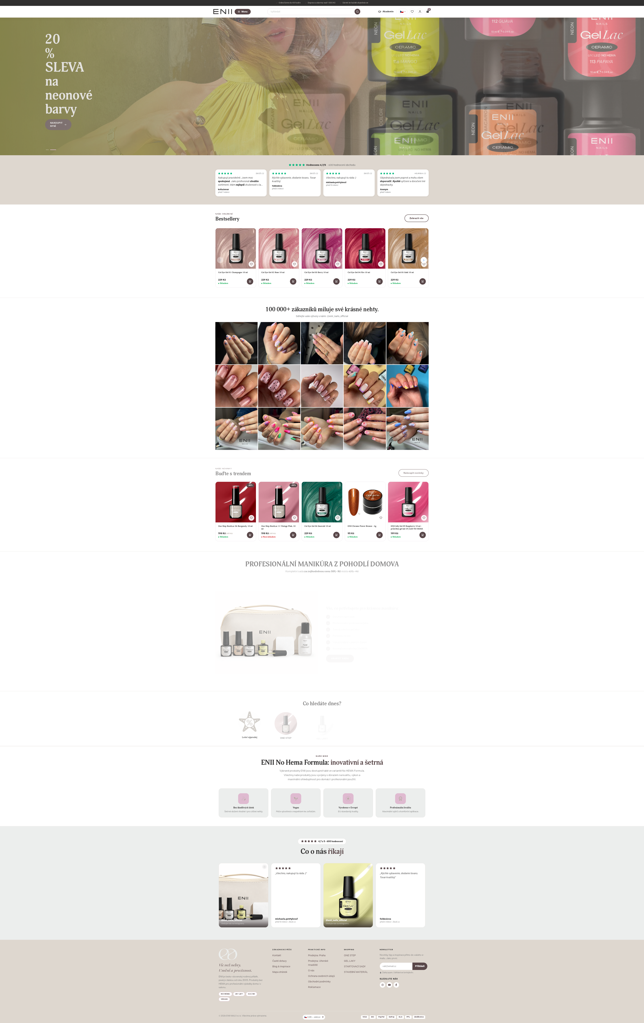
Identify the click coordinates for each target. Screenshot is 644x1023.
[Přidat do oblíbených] (251, 264)
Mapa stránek (279, 972)
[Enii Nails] (222, 11)
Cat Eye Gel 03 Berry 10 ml (316, 272)
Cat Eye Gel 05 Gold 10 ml (402, 272)
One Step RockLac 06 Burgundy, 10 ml (235, 526)
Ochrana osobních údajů (321, 976)
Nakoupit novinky (414, 472)
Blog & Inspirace (281, 966)
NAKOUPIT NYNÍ (56, 104)
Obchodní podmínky (319, 981)
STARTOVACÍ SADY (355, 966)
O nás (311, 970)
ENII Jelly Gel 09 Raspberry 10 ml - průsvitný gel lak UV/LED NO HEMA (407, 527)
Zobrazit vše (417, 218)
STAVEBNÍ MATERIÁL (356, 972)
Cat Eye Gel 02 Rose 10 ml (272, 272)
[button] (424, 260)
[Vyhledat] (357, 11)
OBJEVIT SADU (340, 656)
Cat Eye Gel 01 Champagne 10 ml (233, 272)
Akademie (388, 11)
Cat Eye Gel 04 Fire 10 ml (359, 272)
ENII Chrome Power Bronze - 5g (362, 526)
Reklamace (314, 987)
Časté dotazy (279, 961)
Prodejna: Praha (317, 955)
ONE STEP (350, 955)
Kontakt (276, 955)
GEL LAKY (349, 961)
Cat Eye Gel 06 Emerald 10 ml (317, 526)
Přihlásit (420, 966)
